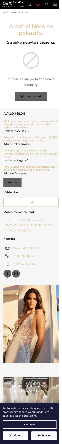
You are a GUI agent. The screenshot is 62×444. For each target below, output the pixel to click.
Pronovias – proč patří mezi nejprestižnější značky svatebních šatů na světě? (30, 139)
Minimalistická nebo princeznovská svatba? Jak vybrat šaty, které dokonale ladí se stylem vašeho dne (30, 124)
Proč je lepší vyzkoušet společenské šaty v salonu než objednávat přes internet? (30, 168)
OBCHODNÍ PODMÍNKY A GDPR (23, 220)
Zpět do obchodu (31, 96)
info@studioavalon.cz (25, 248)
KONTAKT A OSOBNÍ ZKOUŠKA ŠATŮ (27, 225)
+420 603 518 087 (24, 264)
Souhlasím (44, 435)
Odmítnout (15, 435)
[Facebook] (7, 274)
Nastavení (29, 424)
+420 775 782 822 (24, 256)
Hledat (31, 202)
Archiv (12, 182)
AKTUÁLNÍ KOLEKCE (16, 230)
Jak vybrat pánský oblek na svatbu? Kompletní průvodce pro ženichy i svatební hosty (30, 153)
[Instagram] (16, 274)
